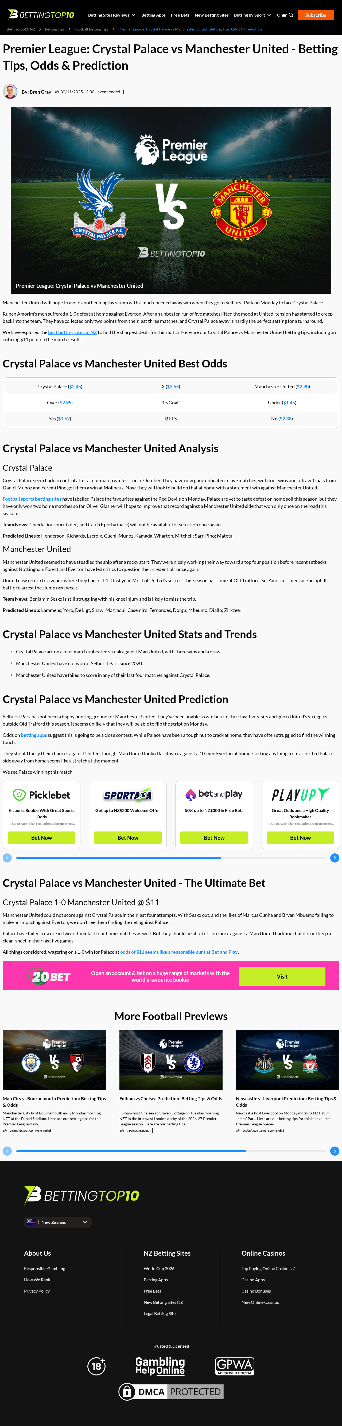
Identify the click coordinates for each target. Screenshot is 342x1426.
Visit (282, 976)
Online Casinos (263, 1253)
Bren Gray (40, 92)
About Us (37, 1253)
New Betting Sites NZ (163, 1302)
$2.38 (286, 418)
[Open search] (291, 15)
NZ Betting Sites (167, 1253)
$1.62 (64, 418)
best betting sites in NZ (72, 332)
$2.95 (65, 402)
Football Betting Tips (91, 29)
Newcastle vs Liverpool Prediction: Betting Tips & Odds (286, 1101)
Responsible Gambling (44, 1268)
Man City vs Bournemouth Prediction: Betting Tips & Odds (54, 1101)
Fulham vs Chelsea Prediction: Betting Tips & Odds (170, 1098)
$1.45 (289, 402)
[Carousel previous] (7, 857)
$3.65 (173, 386)
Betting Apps (156, 1279)
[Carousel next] (334, 857)
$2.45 (75, 386)
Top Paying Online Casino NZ (268, 1268)
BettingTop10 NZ (21, 29)
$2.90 (303, 386)
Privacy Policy (37, 1290)
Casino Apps (253, 1279)
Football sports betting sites (32, 499)
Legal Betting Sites (160, 1313)
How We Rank (37, 1279)
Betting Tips (55, 29)
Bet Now (41, 837)
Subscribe (316, 15)
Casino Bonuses (256, 1290)
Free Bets (152, 1290)
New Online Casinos (260, 1302)
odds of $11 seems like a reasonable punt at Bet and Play (179, 952)
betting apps (34, 735)
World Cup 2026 (159, 1268)
